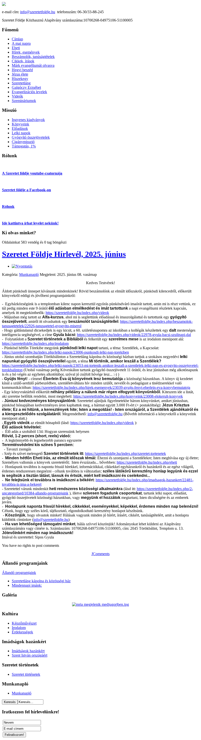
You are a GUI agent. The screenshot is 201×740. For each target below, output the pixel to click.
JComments (100, 554)
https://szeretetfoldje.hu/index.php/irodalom (35, 343)
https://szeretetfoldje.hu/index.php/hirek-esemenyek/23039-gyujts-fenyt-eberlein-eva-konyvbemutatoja (111, 387)
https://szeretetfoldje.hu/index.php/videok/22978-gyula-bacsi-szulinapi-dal (134, 335)
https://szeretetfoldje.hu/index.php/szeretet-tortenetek (125, 453)
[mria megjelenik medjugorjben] (100, 604)
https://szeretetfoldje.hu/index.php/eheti (147, 462)
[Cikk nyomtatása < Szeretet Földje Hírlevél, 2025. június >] (22, 266)
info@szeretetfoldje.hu (37, 12)
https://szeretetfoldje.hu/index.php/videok (77, 313)
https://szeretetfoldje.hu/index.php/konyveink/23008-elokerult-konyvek (128, 396)
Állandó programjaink (19, 573)
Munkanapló (29, 274)
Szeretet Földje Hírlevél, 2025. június (64, 254)
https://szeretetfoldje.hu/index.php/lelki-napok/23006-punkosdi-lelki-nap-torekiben (65, 352)
